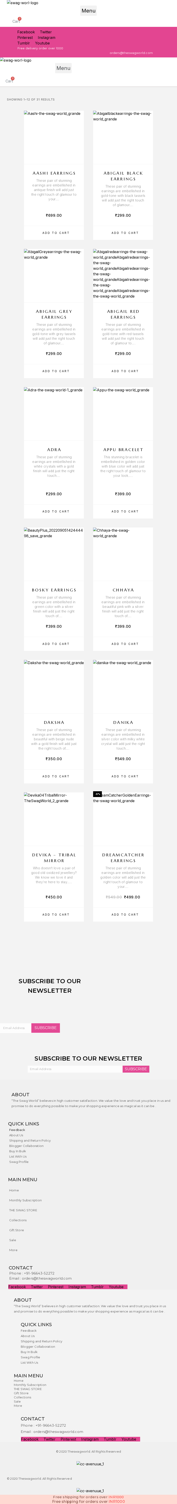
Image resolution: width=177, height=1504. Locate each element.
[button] (88, 11)
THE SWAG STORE (23, 1210)
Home (14, 1190)
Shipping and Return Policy (30, 1140)
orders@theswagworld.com (47, 1278)
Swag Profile (19, 1162)
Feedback (17, 1130)
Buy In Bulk (17, 1151)
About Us (16, 1135)
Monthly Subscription (25, 1200)
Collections (18, 1220)
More (13, 1250)
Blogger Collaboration (26, 1146)
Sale (12, 1240)
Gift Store (16, 1230)
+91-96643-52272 (39, 1273)
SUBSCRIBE (46, 1028)
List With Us (18, 1156)
